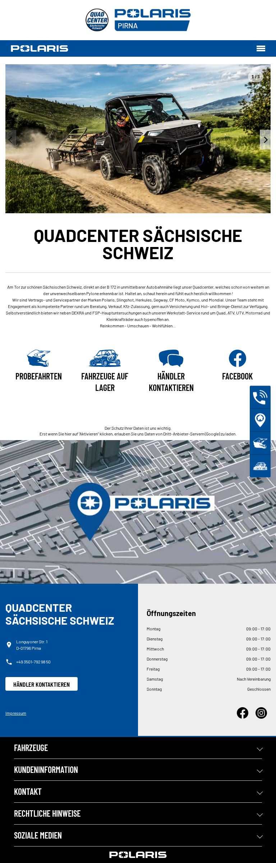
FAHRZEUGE (31, 747)
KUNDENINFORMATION (46, 769)
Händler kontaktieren (41, 684)
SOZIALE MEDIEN (38, 835)
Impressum (15, 712)
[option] (138, 138)
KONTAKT (28, 791)
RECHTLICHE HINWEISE (47, 813)
